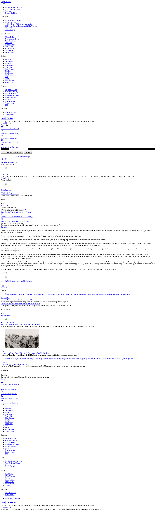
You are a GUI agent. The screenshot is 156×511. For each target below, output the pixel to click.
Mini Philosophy (10, 93)
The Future (9, 75)
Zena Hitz (8, 43)
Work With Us (10, 476)
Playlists (8, 11)
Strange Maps (9, 103)
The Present (9, 73)
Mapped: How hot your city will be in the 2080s (17, 300)
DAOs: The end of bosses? (10, 194)
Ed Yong (4, 287)
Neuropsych (9, 61)
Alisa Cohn (4, 174)
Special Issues (9, 82)
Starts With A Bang (11, 92)
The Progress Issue (11, 22)
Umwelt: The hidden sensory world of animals (16, 281)
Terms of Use (9, 482)
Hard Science (9, 80)
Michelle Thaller (10, 41)
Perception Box (10, 101)
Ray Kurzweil (10, 48)
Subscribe (13, 162)
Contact (7, 478)
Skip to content (6, 2)
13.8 (6, 105)
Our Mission (9, 474)
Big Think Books (11, 90)
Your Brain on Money (12, 9)
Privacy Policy (10, 480)
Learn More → (6, 123)
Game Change (10, 30)
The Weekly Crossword (13, 498)
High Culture (9, 69)
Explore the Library (11, 13)
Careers (7, 485)
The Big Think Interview (13, 7)
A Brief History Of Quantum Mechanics (18, 24)
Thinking (8, 63)
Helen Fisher (9, 52)
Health (7, 79)
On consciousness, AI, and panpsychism (14, 364)
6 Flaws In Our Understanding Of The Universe (21, 26)
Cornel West (9, 50)
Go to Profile (5, 178)
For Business (5, 162)
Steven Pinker (9, 45)
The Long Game (10, 97)
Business (8, 59)
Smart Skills (9, 67)
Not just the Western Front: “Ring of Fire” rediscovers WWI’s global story (25, 353)
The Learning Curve (12, 95)
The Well (8, 99)
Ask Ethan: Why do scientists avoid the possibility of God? (20, 324)
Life (6, 77)
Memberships (9, 114)
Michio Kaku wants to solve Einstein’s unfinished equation (20, 304)
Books (3, 351)
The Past (8, 71)
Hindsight (8, 28)
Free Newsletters (10, 112)
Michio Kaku (9, 37)
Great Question (6, 190)
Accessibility (9, 484)
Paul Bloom (9, 46)
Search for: (4, 149)
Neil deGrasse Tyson (12, 39)
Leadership (9, 65)
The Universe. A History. (13, 20)
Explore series (5, 192)
